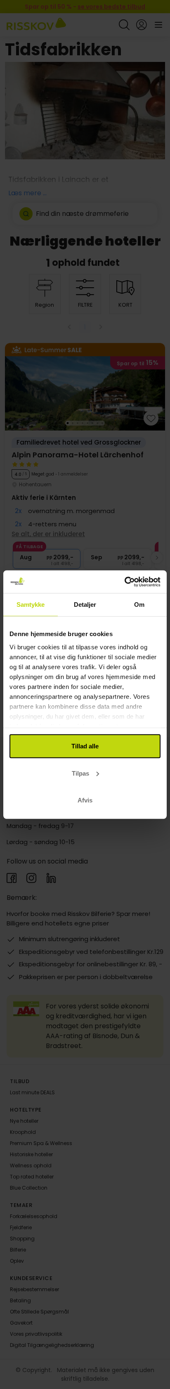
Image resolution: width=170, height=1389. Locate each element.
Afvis (85, 800)
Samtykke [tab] (31, 604)
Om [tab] (139, 604)
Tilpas (80, 772)
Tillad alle (85, 746)
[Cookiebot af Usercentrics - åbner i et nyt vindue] (124, 581)
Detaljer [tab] (85, 604)
